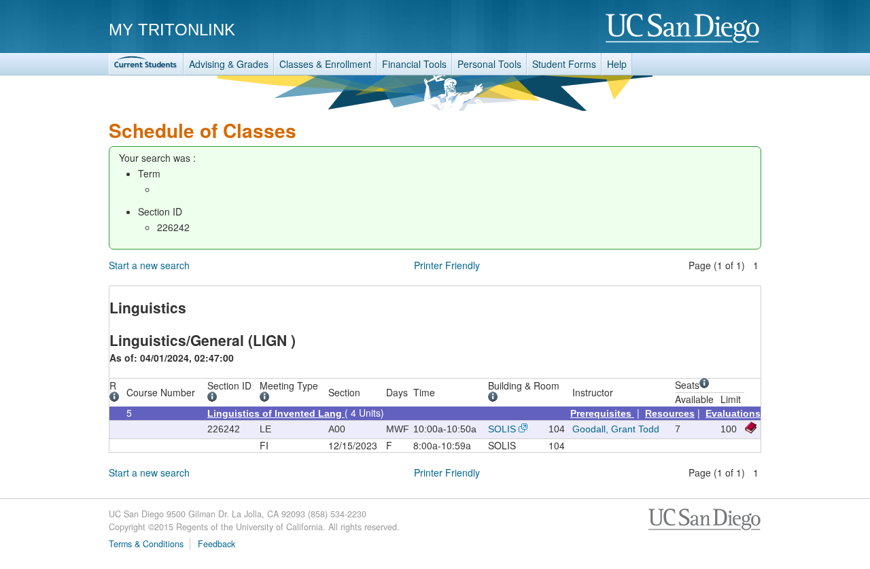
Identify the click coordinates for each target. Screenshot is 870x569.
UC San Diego (683, 29)
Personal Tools (489, 64)
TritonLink (146, 64)
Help (617, 64)
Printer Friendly (447, 265)
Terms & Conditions (146, 544)
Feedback (216, 544)
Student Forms (564, 64)
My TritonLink (172, 29)
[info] (116, 398)
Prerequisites (602, 413)
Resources (670, 413)
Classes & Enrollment (325, 64)
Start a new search (149, 265)
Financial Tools (414, 64)
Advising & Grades (228, 64)
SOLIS (502, 429)
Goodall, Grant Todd (615, 429)
